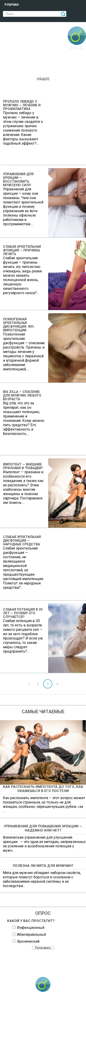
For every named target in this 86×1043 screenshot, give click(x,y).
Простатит (67, 1022)
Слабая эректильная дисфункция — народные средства (22, 540)
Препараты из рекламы (31, 1022)
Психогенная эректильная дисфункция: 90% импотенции (18, 324)
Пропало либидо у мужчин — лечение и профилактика (22, 105)
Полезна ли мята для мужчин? (43, 866)
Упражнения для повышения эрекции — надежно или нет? (43, 828)
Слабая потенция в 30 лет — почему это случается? (22, 613)
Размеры (30, 1029)
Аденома (33, 1008)
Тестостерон (57, 1029)
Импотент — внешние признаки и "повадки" (23, 466)
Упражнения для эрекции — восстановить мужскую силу (18, 179)
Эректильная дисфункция (47, 1036)
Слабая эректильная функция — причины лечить (22, 250)
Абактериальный (31, 934)
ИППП (57, 1008)
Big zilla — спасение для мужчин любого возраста (22, 395)
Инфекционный (30, 927)
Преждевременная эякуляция (44, 1015)
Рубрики (12, 4)
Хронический (28, 941)
